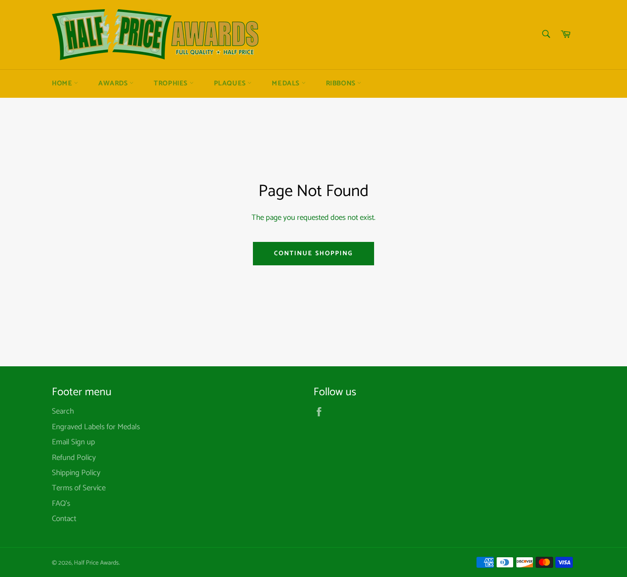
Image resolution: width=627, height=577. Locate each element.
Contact (64, 518)
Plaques (231, 83)
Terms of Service (79, 488)
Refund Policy (74, 457)
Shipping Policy (76, 472)
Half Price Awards (96, 563)
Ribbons (342, 83)
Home (63, 83)
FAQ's (61, 503)
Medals (286, 83)
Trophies (171, 83)
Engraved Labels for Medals (96, 426)
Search (63, 411)
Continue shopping (313, 253)
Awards (113, 83)
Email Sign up (73, 442)
